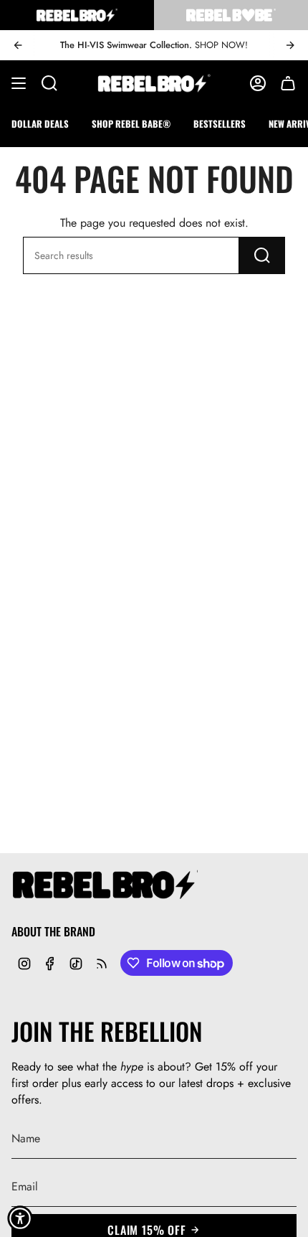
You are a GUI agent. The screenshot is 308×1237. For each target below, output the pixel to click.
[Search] (262, 255)
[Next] (290, 45)
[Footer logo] (104, 885)
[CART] (288, 83)
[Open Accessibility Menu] (20, 1218)
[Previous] (17, 45)
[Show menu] (18, 83)
